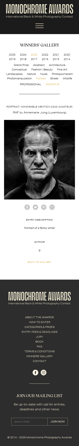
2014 (67, 59)
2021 (56, 54)
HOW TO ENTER (39, 322)
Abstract (39, 65)
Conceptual (19, 69)
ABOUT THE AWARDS (39, 317)
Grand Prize (21, 65)
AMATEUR (52, 84)
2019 (12, 59)
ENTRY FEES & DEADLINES (40, 332)
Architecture (57, 65)
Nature (31, 74)
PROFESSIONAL (30, 84)
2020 (67, 54)
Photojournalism (62, 74)
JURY (39, 336)
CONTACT (39, 361)
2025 (12, 54)
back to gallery (39, 262)
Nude (43, 74)
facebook (27, 207)
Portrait (41, 78)
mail (52, 207)
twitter (35, 207)
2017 (34, 59)
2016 (45, 59)
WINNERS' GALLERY (39, 356)
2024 (23, 54)
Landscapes (14, 74)
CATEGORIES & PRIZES (40, 327)
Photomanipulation (19, 78)
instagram (43, 372)
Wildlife (67, 78)
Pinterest (43, 207)
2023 (34, 54)
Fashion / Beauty (42, 69)
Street (54, 78)
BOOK (39, 341)
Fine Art (62, 69)
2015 (56, 59)
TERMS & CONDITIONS (40, 351)
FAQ (39, 346)
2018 (23, 59)
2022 (45, 54)
